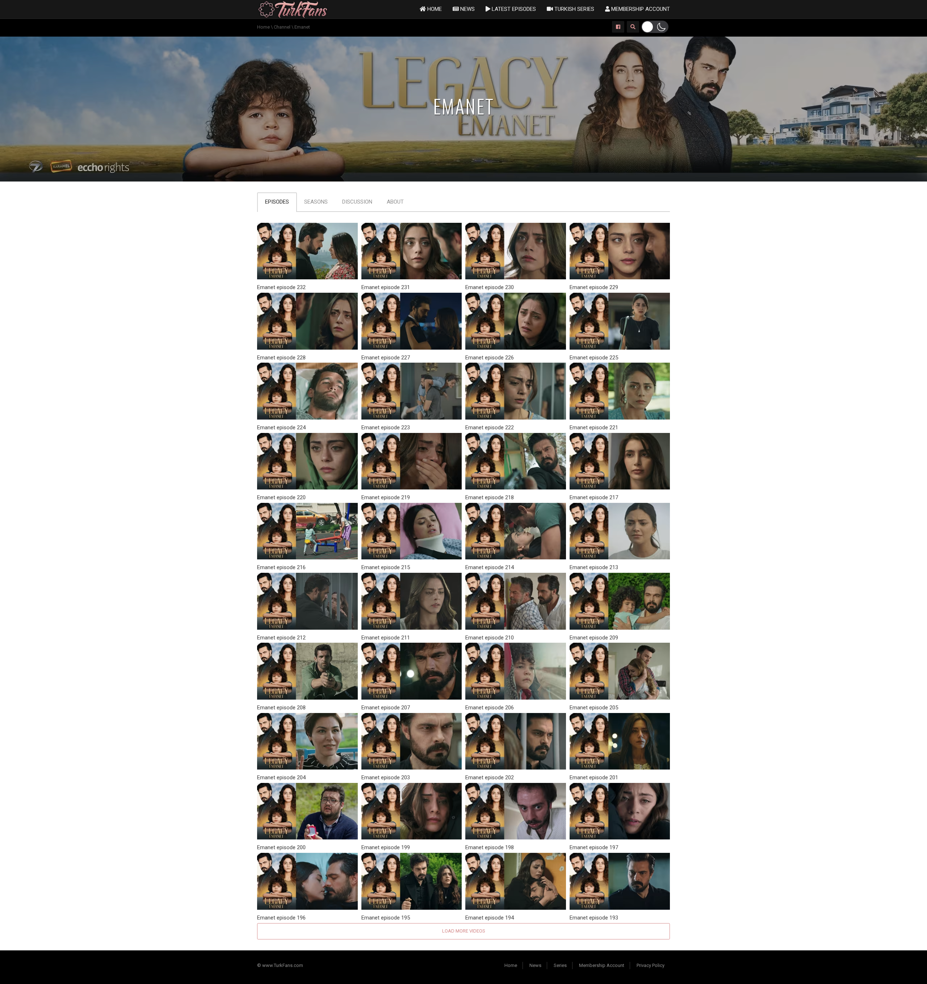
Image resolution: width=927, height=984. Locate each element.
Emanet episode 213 (594, 567)
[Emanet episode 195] (411, 881)
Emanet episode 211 (385, 637)
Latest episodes (513, 9)
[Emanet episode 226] (515, 321)
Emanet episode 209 (594, 637)
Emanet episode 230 (489, 287)
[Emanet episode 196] (307, 881)
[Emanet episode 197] (620, 811)
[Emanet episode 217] (620, 460)
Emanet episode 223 (385, 427)
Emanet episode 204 (281, 777)
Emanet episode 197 (594, 847)
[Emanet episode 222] (515, 390)
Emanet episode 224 (281, 427)
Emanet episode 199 (385, 847)
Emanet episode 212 (281, 637)
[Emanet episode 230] (515, 251)
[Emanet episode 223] (411, 390)
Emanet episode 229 (594, 287)
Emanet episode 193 (594, 917)
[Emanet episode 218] (515, 460)
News (467, 9)
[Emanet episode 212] (307, 601)
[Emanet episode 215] (411, 531)
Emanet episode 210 (489, 637)
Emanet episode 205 (594, 707)
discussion (357, 202)
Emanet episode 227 (385, 357)
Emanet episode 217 (594, 497)
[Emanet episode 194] (515, 881)
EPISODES (277, 202)
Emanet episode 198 (489, 847)
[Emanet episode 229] (620, 251)
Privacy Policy (650, 965)
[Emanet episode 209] (620, 601)
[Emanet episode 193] (620, 881)
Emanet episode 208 (281, 707)
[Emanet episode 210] (515, 601)
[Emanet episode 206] (515, 671)
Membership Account (640, 9)
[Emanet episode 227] (411, 321)
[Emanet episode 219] (411, 460)
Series (560, 965)
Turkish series (573, 9)
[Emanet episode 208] (307, 671)
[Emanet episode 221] (620, 390)
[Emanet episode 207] (411, 671)
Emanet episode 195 (385, 917)
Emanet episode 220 (281, 497)
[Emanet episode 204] (307, 740)
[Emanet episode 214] (515, 531)
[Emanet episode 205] (620, 671)
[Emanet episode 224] (307, 390)
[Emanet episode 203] (411, 740)
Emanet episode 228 (281, 357)
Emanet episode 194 (489, 917)
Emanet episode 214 (489, 567)
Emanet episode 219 (385, 497)
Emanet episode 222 (489, 427)
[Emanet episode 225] (620, 321)
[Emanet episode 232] (307, 251)
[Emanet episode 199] (411, 811)
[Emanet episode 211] (411, 601)
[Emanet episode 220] (307, 460)
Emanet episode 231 (385, 287)
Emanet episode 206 (489, 707)
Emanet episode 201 (594, 777)
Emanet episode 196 (281, 917)
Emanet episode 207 (385, 707)
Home (434, 9)
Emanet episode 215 (385, 567)
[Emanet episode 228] (307, 321)
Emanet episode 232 (281, 287)
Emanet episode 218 (489, 497)
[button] (654, 27)
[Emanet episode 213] (620, 531)
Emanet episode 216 (281, 567)
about (395, 202)
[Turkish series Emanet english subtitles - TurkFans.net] (292, 9)
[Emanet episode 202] (515, 740)
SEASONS (316, 202)
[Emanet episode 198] (515, 811)
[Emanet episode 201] (620, 740)
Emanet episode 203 (385, 777)
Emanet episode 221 (594, 427)
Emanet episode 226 (489, 357)
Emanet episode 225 (594, 357)
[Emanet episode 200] (307, 811)
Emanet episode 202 (489, 777)
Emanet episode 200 (281, 847)
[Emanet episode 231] (411, 251)
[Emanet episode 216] (307, 531)
